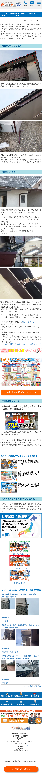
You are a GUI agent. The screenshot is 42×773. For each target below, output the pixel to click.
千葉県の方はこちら (19, 568)
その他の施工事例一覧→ (33, 686)
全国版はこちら (19, 583)
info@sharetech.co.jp (22, 745)
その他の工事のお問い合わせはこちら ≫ (21, 392)
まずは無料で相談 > (21, 769)
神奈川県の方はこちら (20, 554)
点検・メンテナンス (29, 322)
